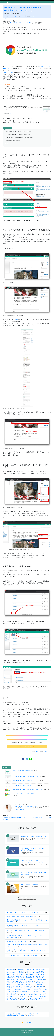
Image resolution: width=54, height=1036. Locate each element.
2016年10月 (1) (28, 989)
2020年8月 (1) (41, 979)
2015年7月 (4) (14, 994)
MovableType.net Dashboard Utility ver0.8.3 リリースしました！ (28, 793)
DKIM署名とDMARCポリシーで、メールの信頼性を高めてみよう (23, 955)
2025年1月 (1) (10, 971)
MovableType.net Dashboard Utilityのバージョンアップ (25, 780)
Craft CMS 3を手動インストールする (42, 817)
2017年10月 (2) (40, 986)
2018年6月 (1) (29, 984)
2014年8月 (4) (23, 998)
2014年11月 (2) (33, 996)
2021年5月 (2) (30, 978)
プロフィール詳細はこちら (20, 809)
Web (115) (35, 1014)
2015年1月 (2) (13, 996)
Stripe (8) (23, 1015)
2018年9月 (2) (20, 984)
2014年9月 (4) (14, 998)
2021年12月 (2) (30, 976)
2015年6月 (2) (23, 994)
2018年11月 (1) (10, 984)
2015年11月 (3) (33, 993)
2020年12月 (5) (11, 979)
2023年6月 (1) (40, 972)
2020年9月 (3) (31, 979)
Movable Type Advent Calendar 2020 (21, 23)
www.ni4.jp (5, 2)
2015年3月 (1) (33, 994)
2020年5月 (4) (20, 981)
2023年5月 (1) (10, 974)
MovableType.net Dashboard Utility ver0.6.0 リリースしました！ (28, 789)
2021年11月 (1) (40, 976)
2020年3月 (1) (39, 981)
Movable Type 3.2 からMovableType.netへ (18, 941)
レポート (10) (27, 1014)
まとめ (6, 143)
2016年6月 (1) (16, 991)
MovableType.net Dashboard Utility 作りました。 (24, 785)
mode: (49, 2)
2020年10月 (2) (21, 979)
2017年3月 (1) (29, 988)
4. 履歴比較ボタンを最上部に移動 (12, 140)
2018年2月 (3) (10, 986)
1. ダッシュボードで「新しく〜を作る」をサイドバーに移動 (18, 131)
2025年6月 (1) (40, 969)
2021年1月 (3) (39, 978)
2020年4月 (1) (30, 981)
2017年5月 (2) (10, 988)
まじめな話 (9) (10, 1014)
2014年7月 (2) (33, 998)
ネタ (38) (30, 1015)
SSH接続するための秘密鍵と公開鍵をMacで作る (33, 836)
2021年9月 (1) (20, 978)
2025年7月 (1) (30, 969)
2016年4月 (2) (25, 991)
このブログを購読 (27, 1022)
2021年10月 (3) (11, 978)
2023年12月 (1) (11, 972)
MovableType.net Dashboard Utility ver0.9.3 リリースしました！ (24, 912)
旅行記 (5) (19, 1014)
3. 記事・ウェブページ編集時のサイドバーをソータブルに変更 (19, 137)
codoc (46, 751)
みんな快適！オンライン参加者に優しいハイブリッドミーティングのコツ (25, 930)
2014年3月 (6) (33, 1000)
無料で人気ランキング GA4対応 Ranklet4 (27, 899)
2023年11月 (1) (21, 972)
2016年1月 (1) (13, 993)
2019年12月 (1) (10, 983)
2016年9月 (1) (37, 989)
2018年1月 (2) (20, 986)
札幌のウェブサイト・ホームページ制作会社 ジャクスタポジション (29, 806)
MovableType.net (15, 16)
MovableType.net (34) (12, 1015)
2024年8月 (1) (30, 971)
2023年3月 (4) (20, 974)
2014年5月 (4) (14, 1000)
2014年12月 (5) (24, 996)
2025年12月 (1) (11, 969)
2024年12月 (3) (20, 971)
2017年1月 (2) (38, 988)
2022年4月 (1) (10, 976)
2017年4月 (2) (20, 988)
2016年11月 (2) (18, 989)
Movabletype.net (29, 1032)
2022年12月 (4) (40, 974)
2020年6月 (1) (10, 981)
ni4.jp (37, 751)
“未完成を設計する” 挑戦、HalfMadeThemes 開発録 (20, 916)
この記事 (15, 319)
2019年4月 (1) (20, 983)
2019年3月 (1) (29, 983)
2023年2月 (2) (30, 974)
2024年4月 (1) (40, 971)
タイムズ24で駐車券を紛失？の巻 (29, 884)
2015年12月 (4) (24, 993)
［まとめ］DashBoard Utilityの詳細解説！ (22, 770)
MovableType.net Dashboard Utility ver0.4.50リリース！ (26, 776)
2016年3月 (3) (35, 991)
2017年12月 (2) (30, 986)
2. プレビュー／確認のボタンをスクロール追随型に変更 (17, 134)
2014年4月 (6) (23, 1000)
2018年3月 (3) (39, 984)
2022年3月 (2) (20, 976)
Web (9, 16)
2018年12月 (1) (39, 983)
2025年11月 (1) (21, 969)
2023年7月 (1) (30, 972)
